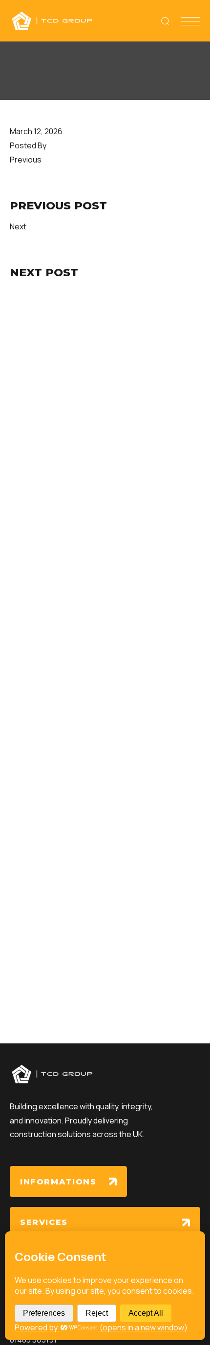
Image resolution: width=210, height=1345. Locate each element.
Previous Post (58, 205)
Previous (26, 159)
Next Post (44, 272)
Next (18, 226)
